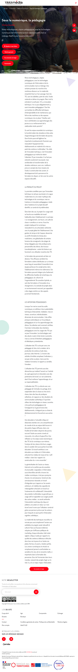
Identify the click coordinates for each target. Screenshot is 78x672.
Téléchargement (8, 52)
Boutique (23, 617)
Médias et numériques (22, 8)
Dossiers (4, 617)
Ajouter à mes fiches (11, 46)
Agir (21, 613)
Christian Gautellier (8, 25)
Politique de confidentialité (47, 622)
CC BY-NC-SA (29, 652)
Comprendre (12, 8)
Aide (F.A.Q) (23, 625)
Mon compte (5, 625)
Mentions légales (62, 622)
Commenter (7, 63)
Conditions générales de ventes (29, 622)
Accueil (6, 8)
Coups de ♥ (5, 613)
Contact (4, 622)
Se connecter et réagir (10, 58)
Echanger (60, 613)
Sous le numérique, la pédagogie (38, 8)
